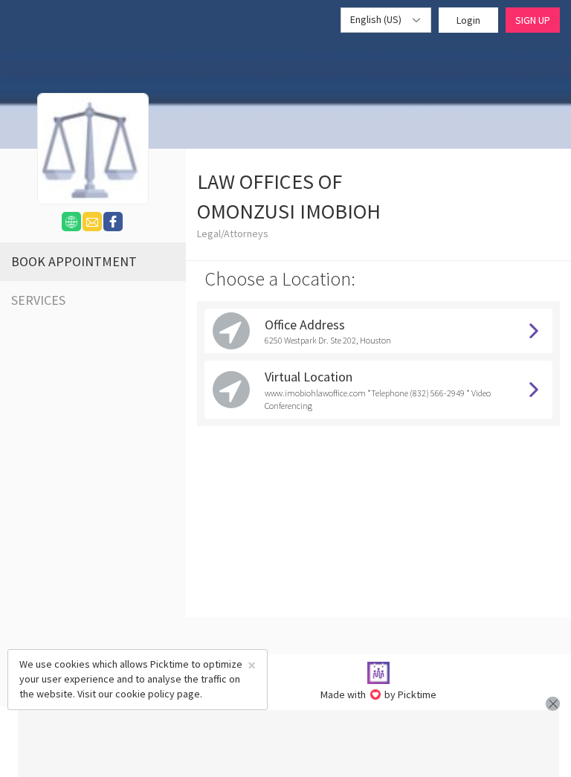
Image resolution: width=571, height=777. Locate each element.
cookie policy (145, 693)
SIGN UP (532, 20)
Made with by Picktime (378, 694)
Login (468, 20)
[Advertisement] (288, 743)
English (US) (377, 19)
